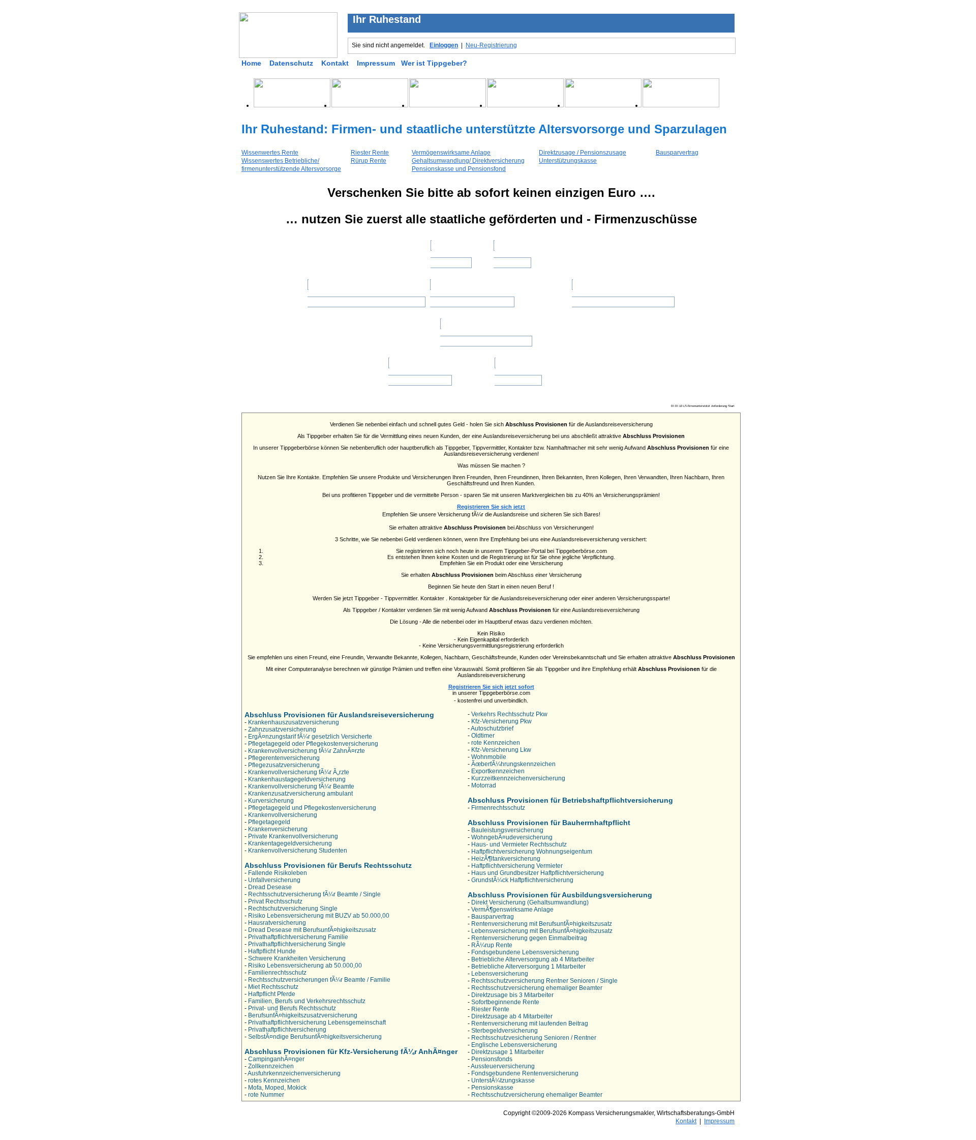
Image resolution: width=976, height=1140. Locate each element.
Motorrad (483, 785)
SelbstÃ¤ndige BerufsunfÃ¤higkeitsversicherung (315, 1036)
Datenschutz (291, 63)
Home (251, 63)
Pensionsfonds (491, 1059)
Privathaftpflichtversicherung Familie (298, 937)
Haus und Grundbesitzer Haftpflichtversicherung (537, 872)
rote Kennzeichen (495, 742)
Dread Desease (270, 887)
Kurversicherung (271, 800)
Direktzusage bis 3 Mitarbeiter (512, 995)
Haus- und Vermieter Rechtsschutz (519, 844)
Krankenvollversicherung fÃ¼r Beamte (301, 786)
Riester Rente (370, 152)
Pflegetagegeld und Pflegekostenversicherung (312, 807)
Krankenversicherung (278, 829)
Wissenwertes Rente (269, 152)
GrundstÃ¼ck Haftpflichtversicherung (522, 880)
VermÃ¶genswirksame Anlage (512, 909)
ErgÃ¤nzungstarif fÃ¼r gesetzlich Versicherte (310, 736)
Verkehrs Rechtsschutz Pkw (509, 714)
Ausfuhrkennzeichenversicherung (294, 1073)
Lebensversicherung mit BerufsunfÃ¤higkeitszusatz (542, 930)
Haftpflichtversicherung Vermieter (517, 865)
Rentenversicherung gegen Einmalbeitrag (529, 938)
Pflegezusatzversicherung (284, 765)
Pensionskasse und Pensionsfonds (623, 298)
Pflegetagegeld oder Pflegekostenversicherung (313, 743)
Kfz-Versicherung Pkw (501, 721)
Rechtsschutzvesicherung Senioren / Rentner (533, 1037)
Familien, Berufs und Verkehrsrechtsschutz (306, 1001)
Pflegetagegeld (269, 822)
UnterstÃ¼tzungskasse (503, 1080)
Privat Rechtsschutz (275, 901)
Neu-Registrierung (491, 45)
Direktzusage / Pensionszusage (582, 152)
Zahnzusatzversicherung (282, 729)
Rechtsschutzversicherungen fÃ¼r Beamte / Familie (319, 979)
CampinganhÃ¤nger (276, 1059)
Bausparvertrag (677, 152)
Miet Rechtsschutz (273, 986)
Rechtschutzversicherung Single (293, 908)
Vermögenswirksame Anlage (451, 152)
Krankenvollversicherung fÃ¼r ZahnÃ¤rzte (306, 750)
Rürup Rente (368, 160)
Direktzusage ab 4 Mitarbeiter (512, 1016)
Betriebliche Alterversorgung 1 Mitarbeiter (528, 966)
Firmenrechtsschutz (498, 807)
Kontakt (335, 63)
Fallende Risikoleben (277, 872)
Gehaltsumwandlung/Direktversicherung (366, 298)
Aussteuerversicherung (503, 1066)
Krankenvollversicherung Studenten (297, 850)
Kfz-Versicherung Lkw (501, 749)
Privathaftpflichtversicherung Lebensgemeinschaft (317, 1022)
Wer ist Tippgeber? (434, 63)
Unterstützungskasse (568, 160)
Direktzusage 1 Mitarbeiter (507, 1052)
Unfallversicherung (274, 880)
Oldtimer (483, 735)
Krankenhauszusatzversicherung (293, 722)
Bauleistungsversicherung (507, 830)
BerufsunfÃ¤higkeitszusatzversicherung (302, 1015)
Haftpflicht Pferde (271, 994)
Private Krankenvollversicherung (293, 836)
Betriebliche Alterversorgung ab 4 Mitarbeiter (532, 959)
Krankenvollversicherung (282, 815)
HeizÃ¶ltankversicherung (505, 858)
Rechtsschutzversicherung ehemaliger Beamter (536, 987)
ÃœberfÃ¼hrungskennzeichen (513, 764)
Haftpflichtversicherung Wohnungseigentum (531, 851)
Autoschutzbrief (492, 728)
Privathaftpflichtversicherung (287, 1029)
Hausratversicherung (277, 922)
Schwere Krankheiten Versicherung (297, 958)
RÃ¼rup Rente (491, 945)
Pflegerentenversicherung (284, 758)
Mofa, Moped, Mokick (277, 1087)
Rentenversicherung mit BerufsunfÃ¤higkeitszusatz (541, 923)
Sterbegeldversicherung (504, 1030)
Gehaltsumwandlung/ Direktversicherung (468, 160)
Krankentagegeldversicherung (290, 843)
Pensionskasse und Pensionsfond (459, 168)
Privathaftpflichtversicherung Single (297, 944)
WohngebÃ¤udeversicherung (512, 837)
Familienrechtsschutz (277, 972)
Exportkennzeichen (498, 771)
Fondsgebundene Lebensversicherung (525, 952)
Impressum (376, 63)
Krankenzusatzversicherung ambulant (300, 793)
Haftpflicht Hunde (272, 951)
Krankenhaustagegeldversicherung (297, 779)
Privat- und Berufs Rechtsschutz (292, 1008)
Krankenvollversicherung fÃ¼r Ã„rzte (298, 772)
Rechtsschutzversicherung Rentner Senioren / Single (544, 980)
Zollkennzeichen (271, 1066)
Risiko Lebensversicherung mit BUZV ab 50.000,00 (318, 915)
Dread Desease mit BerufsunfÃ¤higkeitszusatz (312, 929)
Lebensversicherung (499, 973)
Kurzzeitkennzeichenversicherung (518, 778)
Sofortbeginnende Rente (505, 1002)
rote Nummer (266, 1094)
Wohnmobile (488, 757)
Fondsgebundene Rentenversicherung (524, 1073)
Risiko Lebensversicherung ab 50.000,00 (305, 965)
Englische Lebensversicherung (514, 1044)
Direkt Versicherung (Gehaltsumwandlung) (530, 902)
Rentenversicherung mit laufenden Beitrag (529, 1023)
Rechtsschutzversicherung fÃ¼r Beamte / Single (314, 894)
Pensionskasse (492, 1087)
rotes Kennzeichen (274, 1080)
